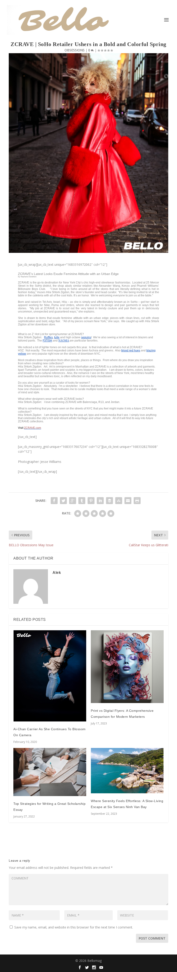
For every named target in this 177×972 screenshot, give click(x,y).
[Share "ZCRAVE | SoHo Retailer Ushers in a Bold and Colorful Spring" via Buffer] (109, 500)
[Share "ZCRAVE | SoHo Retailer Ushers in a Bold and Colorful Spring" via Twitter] (63, 500)
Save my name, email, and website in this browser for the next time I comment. (73, 927)
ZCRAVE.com (32, 427)
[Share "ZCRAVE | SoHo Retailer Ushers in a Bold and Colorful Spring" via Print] (137, 500)
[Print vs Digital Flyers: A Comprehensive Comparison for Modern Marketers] (127, 666)
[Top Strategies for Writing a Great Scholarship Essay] (49, 772)
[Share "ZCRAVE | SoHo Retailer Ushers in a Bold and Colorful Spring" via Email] (128, 500)
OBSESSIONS (75, 50)
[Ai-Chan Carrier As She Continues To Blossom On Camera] (49, 675)
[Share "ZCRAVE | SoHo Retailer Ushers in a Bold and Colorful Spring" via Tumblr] (81, 500)
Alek (57, 573)
